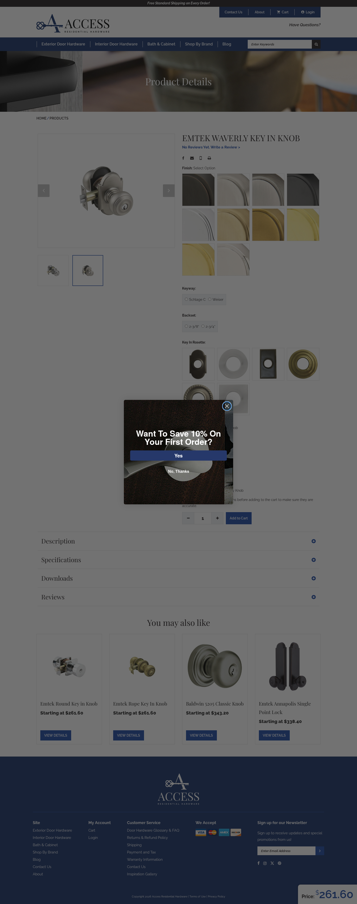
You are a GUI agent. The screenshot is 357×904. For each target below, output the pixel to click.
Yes (178, 455)
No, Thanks (178, 471)
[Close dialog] (227, 406)
